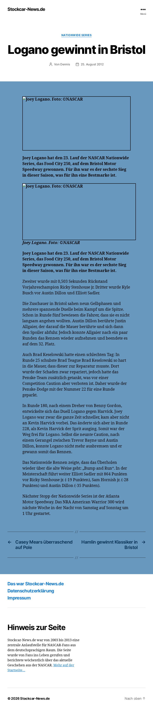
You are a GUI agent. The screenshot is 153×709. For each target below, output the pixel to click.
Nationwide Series (76, 35)
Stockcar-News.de (26, 9)
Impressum (19, 598)
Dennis (65, 64)
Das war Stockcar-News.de (35, 583)
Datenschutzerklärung (30, 591)
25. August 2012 (92, 64)
